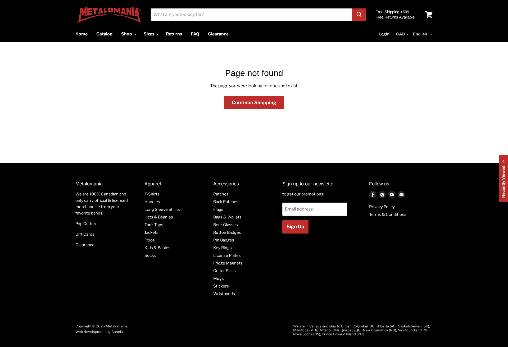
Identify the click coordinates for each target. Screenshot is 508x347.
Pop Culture (86, 223)
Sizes (149, 33)
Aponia (117, 332)
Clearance (84, 245)
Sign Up (295, 226)
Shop (127, 33)
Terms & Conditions (387, 214)
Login (384, 34)
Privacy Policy (382, 206)
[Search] (359, 14)
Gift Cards (84, 234)
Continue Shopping (254, 102)
